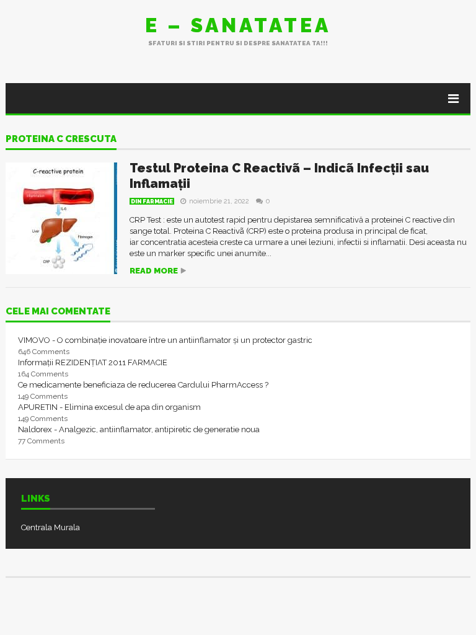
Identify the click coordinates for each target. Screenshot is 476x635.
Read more (154, 271)
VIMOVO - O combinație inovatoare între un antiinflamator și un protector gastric (165, 340)
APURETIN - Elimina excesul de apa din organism (109, 407)
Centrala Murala (50, 527)
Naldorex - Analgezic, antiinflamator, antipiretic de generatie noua (139, 429)
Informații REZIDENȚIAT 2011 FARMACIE (92, 362)
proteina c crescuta (61, 139)
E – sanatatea (238, 25)
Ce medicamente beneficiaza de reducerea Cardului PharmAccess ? (143, 384)
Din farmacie (152, 201)
